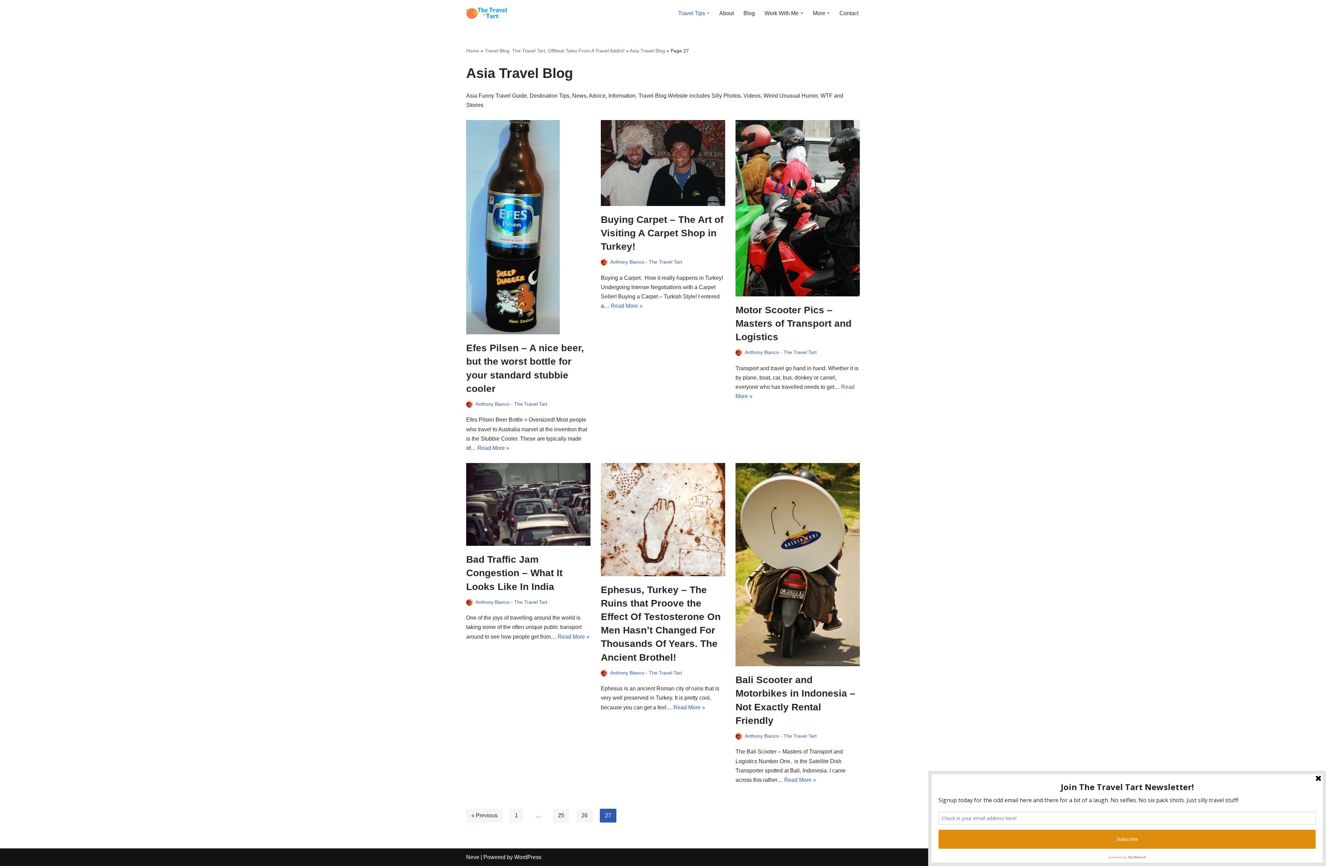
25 (561, 815)
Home (472, 50)
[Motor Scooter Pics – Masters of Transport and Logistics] (798, 208)
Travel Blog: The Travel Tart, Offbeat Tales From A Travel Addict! (555, 50)
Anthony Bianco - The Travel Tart (511, 404)
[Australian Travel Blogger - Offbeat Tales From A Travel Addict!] (487, 13)
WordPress (527, 857)
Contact (848, 13)
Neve (472, 857)
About (726, 13)
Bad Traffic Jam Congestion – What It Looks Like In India (514, 573)
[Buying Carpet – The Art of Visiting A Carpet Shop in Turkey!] (663, 163)
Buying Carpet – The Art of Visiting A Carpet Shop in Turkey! (662, 233)
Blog (749, 13)
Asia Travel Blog (647, 50)
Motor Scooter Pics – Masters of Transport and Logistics (794, 323)
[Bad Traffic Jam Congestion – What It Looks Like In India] (528, 504)
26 (585, 815)
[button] (708, 13)
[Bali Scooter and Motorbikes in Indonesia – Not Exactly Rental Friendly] (798, 564)
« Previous (484, 815)
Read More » (493, 448)
